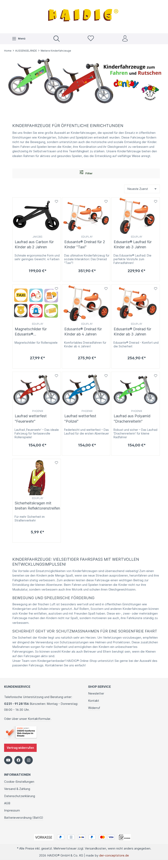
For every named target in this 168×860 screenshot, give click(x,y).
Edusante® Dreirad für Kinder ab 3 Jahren (132, 331)
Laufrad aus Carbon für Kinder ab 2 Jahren (34, 244)
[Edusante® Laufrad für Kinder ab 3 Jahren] (135, 216)
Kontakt (93, 701)
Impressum (12, 810)
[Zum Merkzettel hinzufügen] (56, 202)
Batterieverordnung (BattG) (23, 818)
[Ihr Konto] (125, 38)
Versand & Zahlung (17, 789)
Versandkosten (95, 848)
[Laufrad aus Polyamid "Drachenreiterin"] (135, 390)
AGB (7, 803)
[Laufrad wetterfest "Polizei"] (86, 390)
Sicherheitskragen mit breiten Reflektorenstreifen (37, 505)
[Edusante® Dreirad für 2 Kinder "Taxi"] (86, 216)
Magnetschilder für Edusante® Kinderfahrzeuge (31, 332)
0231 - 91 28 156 (16, 704)
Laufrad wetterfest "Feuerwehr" (31, 418)
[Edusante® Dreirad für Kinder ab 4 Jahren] (86, 303)
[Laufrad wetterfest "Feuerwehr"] (36, 390)
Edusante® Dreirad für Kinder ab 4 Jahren (83, 331)
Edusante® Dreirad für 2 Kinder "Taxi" (84, 244)
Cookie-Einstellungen (19, 782)
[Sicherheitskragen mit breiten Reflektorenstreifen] (36, 477)
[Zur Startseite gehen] (84, 16)
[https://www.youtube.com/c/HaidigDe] (8, 760)
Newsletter (96, 693)
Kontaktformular (39, 719)
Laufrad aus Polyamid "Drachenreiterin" (132, 418)
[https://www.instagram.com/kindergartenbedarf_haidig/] (29, 760)
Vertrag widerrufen (20, 747)
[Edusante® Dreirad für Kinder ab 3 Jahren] (135, 303)
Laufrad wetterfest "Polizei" (80, 418)
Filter (89, 173)
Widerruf (94, 708)
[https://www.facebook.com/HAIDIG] (18, 760)
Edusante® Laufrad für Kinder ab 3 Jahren (133, 244)
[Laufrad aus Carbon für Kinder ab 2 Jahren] (36, 216)
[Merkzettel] (91, 38)
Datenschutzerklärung (19, 796)
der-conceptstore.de (114, 855)
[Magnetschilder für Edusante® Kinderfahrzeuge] (36, 303)
